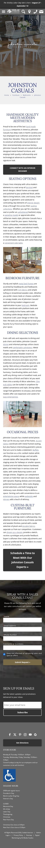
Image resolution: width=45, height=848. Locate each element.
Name (6, 616)
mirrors (6, 499)
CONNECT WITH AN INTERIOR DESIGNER (22, 169)
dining (5, 344)
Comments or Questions (13, 644)
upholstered (23, 212)
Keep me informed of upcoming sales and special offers (24, 654)
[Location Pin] (29, 12)
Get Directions (22, 743)
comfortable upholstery (22, 347)
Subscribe (22, 712)
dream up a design (14, 532)
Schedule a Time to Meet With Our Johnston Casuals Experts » (22, 560)
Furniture (15, 95)
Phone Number (10, 635)
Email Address (10, 625)
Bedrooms (27, 95)
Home (6, 95)
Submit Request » (22, 662)
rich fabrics (23, 290)
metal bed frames (26, 283)
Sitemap (29, 835)
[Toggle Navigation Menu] (3, 12)
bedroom (25, 305)
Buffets (36, 450)
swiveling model (11, 215)
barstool (29, 187)
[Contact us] (41, 12)
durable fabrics (28, 526)
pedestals (29, 496)
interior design (33, 203)
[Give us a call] (35, 12)
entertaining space (11, 496)
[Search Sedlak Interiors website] (23, 12)
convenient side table (14, 243)
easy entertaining (10, 397)
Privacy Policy (18, 835)
